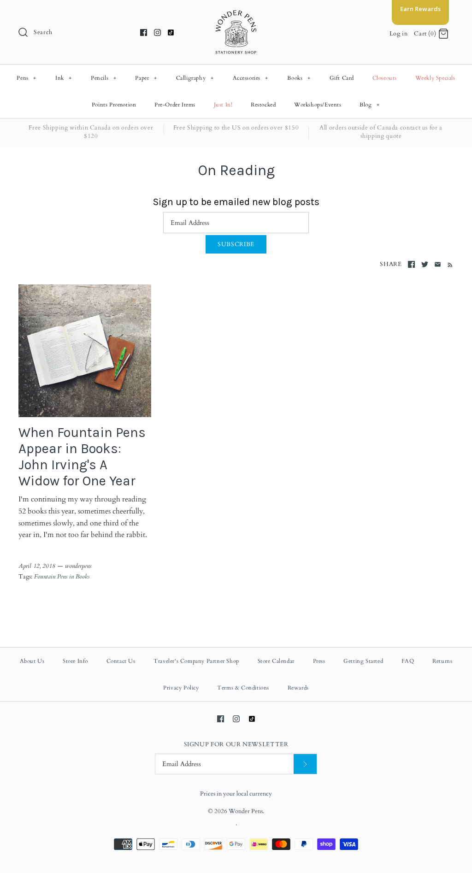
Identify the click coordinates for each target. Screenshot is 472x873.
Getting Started (363, 661)
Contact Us (121, 661)
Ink (63, 78)
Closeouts (384, 78)
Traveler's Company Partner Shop (196, 661)
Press (319, 661)
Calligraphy (195, 78)
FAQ (407, 661)
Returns (442, 661)
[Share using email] (437, 264)
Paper (146, 78)
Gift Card (342, 78)
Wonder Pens (246, 811)
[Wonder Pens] (236, 15)
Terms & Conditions (243, 687)
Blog (369, 104)
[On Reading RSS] (448, 265)
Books (298, 78)
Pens (26, 78)
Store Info (75, 661)
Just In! (223, 104)
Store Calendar (276, 661)
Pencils (103, 78)
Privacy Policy (181, 687)
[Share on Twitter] (424, 264)
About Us (32, 661)
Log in (398, 33)
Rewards (298, 687)
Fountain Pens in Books (61, 576)
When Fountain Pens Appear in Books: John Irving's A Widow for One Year (82, 457)
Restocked (263, 104)
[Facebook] (143, 32)
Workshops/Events (318, 104)
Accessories (251, 78)
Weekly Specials (435, 78)
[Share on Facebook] (411, 264)
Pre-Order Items (174, 104)
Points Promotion (114, 104)
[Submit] (305, 764)
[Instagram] (157, 32)
